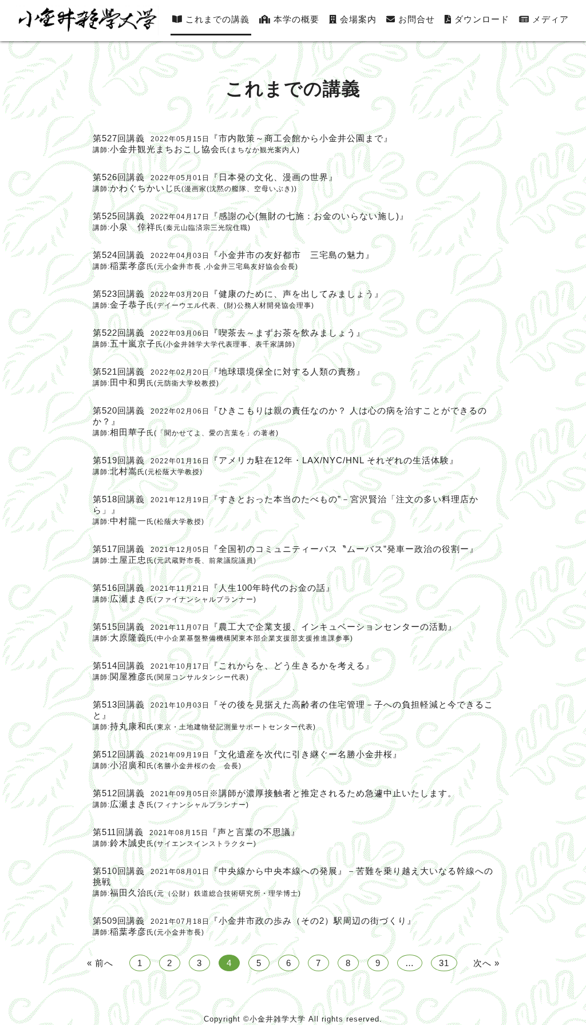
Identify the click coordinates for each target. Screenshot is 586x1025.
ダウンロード (480, 19)
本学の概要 (295, 19)
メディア (549, 19)
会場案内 (357, 19)
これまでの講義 (216, 19)
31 (444, 963)
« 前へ (100, 963)
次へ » (486, 963)
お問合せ (415, 19)
